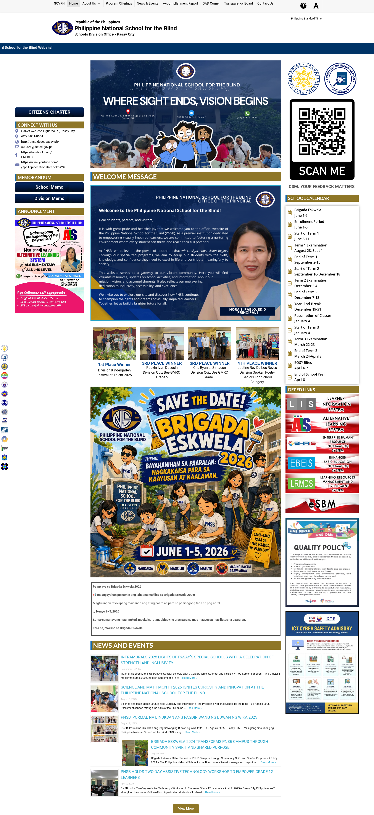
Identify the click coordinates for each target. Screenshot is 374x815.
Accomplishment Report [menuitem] (180, 3)
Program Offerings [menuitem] (119, 3)
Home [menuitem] (73, 3)
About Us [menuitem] (89, 3)
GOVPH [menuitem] (59, 3)
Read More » (190, 677)
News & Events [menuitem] (147, 3)
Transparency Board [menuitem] (238, 3)
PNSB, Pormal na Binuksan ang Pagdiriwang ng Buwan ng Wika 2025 (189, 717)
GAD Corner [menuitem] (211, 3)
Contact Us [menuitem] (265, 3)
